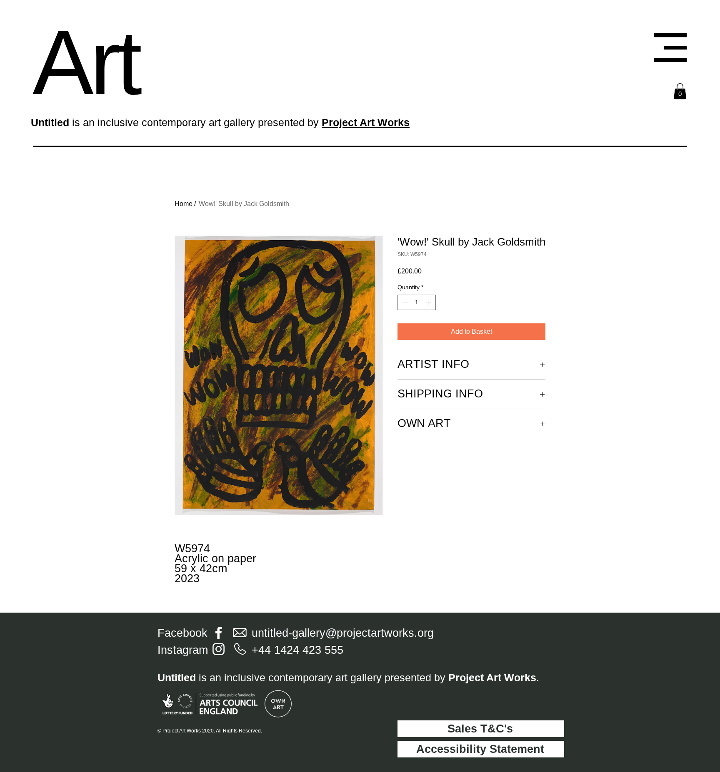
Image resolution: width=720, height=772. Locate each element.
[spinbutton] (416, 302)
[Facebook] (218, 633)
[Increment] (429, 302)
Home (183, 203)
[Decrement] (404, 302)
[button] (670, 47)
